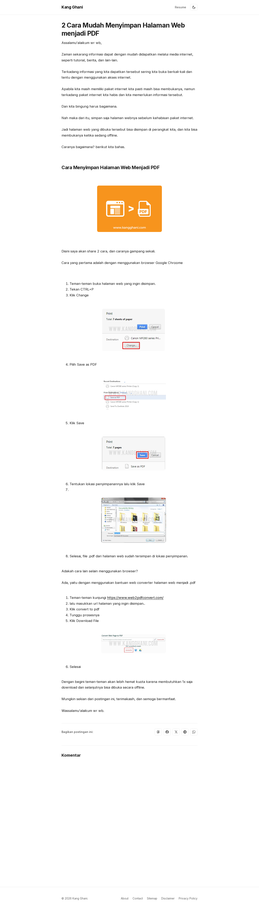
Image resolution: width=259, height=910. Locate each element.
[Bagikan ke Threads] (158, 732)
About (124, 898)
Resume (180, 7)
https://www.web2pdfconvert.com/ (135, 598)
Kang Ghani (72, 7)
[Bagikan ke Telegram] (185, 732)
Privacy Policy (188, 898)
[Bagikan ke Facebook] (167, 732)
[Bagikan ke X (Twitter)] (176, 732)
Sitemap (152, 898)
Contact (138, 898)
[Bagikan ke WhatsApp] (193, 732)
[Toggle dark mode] (193, 7)
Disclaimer (168, 898)
